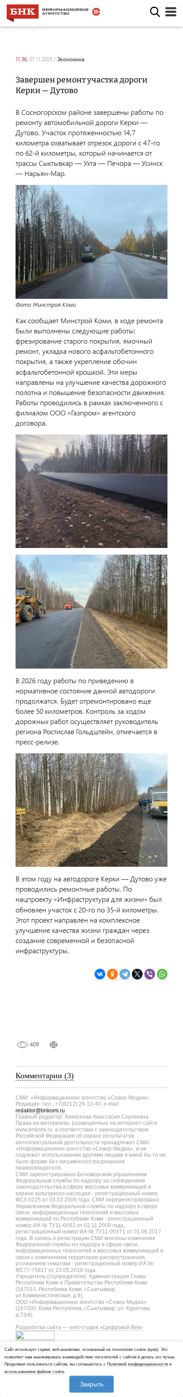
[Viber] (149, 974)
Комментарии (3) (45, 1075)
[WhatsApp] (162, 974)
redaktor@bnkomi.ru (40, 1110)
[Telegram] (124, 974)
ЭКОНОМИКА (70, 59)
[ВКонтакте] (100, 974)
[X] (137, 974)
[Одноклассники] (112, 974)
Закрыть (91, 1384)
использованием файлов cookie (34, 1372)
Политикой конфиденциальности (137, 1364)
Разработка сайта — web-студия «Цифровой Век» (79, 1327)
